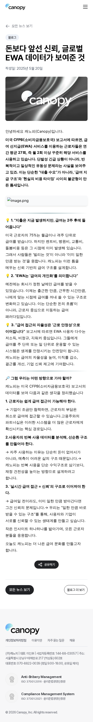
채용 (72, 640)
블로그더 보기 (76, 590)
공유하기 (49, 564)
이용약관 (37, 640)
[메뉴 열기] (85, 7)
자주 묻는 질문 (55, 640)
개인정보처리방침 (15, 640)
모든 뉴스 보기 (22, 26)
